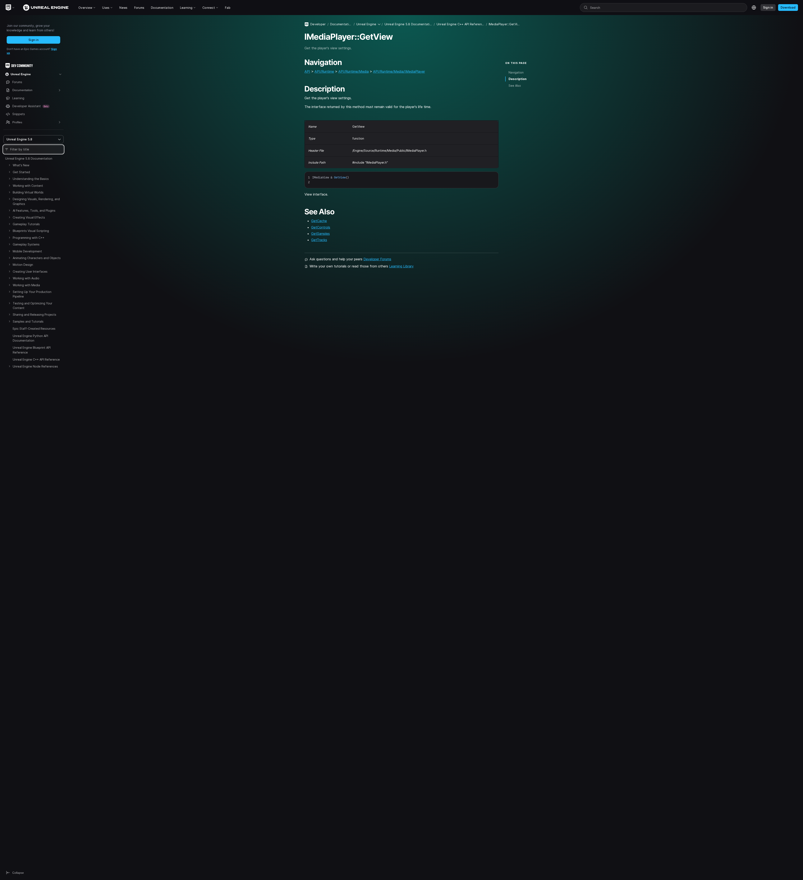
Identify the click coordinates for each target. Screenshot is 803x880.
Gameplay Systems (26, 244)
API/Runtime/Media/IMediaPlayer (399, 71)
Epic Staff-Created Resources (34, 328)
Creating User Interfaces (30, 271)
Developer (318, 24)
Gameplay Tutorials (26, 224)
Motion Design (23, 264)
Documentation (341, 24)
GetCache (319, 221)
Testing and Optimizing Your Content (32, 305)
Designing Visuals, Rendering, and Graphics (36, 201)
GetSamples (320, 233)
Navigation (516, 72)
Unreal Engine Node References (35, 366)
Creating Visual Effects (29, 217)
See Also (515, 85)
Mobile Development (27, 251)
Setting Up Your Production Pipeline (32, 294)
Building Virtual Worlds (28, 192)
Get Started (21, 172)
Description (518, 79)
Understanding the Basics (31, 179)
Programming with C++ (28, 237)
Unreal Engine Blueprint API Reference (32, 350)
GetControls (320, 227)
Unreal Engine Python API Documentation (30, 338)
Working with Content (28, 185)
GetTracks (319, 240)
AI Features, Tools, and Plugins (34, 210)
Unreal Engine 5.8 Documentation (28, 158)
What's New (21, 165)
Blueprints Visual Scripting (31, 231)
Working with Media (26, 285)
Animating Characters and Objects (37, 258)
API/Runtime (324, 71)
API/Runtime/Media (353, 71)
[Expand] (9, 165)
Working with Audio (26, 278)
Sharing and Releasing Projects (34, 314)
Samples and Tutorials (28, 321)
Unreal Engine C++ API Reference (36, 359)
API (307, 71)
